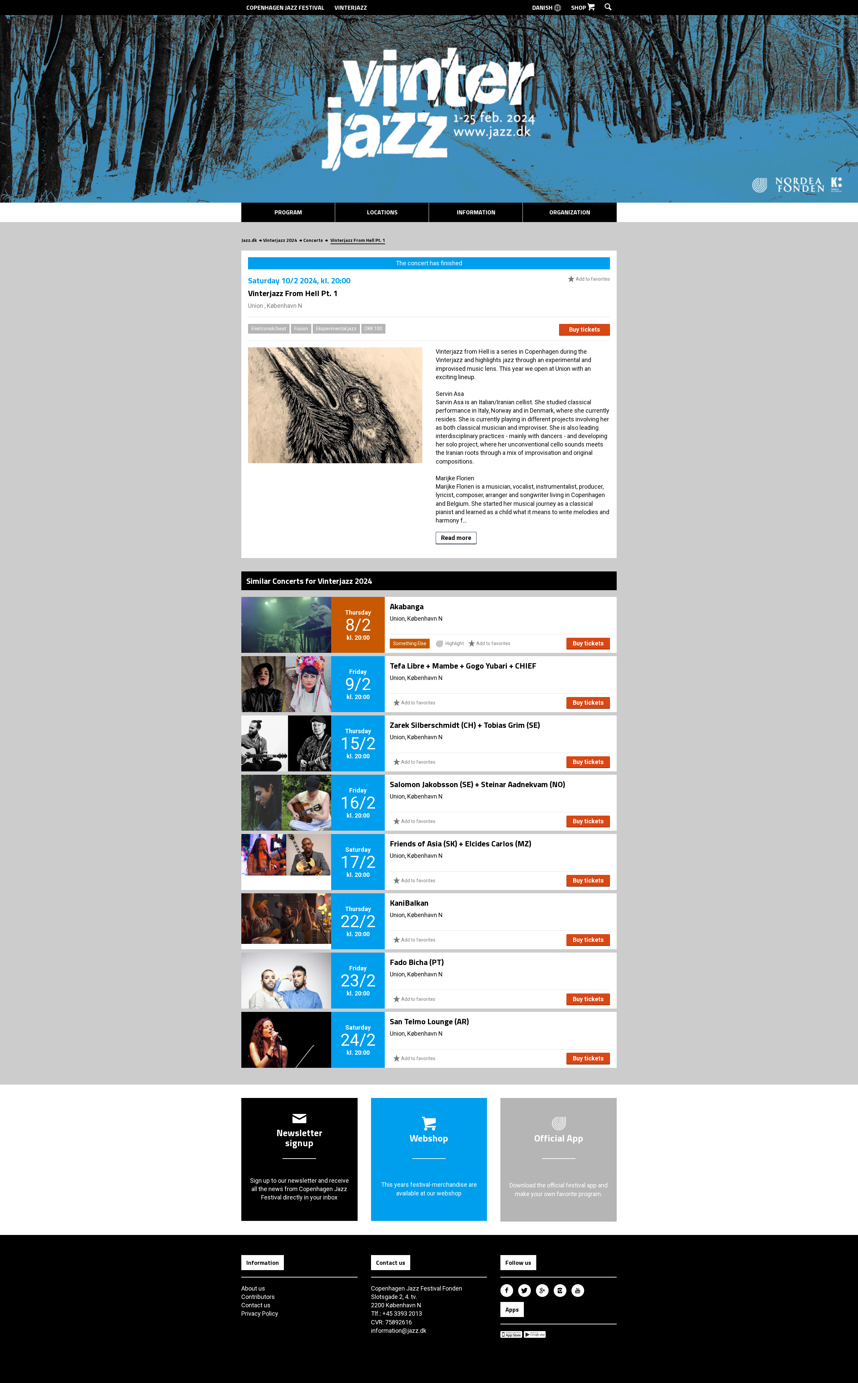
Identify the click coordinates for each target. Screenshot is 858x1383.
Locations (382, 212)
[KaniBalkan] (286, 910)
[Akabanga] (286, 613)
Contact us (255, 1305)
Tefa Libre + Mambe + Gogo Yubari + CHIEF (463, 666)
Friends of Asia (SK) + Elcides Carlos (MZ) (460, 843)
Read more (456, 537)
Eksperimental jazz (336, 328)
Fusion (301, 328)
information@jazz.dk (398, 1330)
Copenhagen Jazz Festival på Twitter (524, 1290)
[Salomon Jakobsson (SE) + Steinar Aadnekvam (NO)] (286, 791)
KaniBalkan (409, 903)
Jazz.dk (249, 240)
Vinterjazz (350, 7)
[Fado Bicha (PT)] (286, 969)
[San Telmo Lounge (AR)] (286, 1028)
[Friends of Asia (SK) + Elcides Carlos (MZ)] (286, 851)
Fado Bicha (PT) (417, 962)
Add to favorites (592, 279)
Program (288, 212)
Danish (543, 7)
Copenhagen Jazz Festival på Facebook (506, 1290)
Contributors (258, 1296)
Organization (569, 212)
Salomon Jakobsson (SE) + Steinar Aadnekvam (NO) (477, 784)
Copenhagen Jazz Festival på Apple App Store (511, 1334)
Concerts (313, 240)
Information (476, 212)
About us (253, 1288)
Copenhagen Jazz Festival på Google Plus (542, 1290)
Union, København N (416, 618)
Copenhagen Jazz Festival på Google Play (535, 1334)
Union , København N (275, 305)
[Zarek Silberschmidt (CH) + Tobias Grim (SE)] (286, 732)
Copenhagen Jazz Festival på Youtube (577, 1290)
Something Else (409, 643)
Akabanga (407, 606)
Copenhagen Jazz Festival (285, 7)
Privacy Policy (259, 1313)
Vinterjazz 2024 (280, 240)
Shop (579, 7)
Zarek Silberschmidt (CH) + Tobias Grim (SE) (465, 725)
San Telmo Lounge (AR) (429, 1021)
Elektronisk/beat (268, 328)
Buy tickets (584, 329)
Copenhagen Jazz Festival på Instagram (560, 1290)
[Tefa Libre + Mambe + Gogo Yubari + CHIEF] (286, 673)
